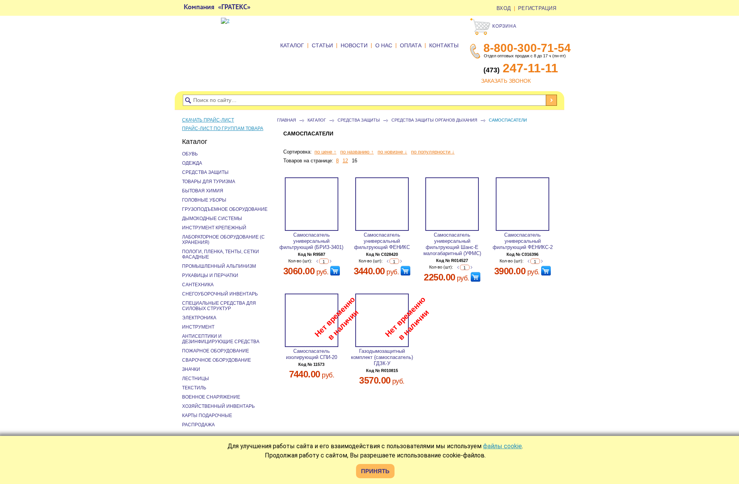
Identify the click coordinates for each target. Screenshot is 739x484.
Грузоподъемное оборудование (225, 209)
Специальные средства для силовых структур (219, 305)
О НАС (383, 45)
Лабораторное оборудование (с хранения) (223, 239)
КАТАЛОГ (292, 45)
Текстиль (194, 388)
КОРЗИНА (504, 26)
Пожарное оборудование (215, 351)
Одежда (192, 163)
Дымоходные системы (212, 218)
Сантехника (198, 284)
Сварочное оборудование (216, 360)
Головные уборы (204, 200)
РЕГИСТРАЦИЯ (537, 8)
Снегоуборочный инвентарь (220, 294)
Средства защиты (359, 120)
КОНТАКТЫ (443, 45)
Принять (375, 471)
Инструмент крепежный (214, 227)
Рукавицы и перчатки (210, 275)
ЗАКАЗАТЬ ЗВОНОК (506, 81)
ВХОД (504, 8)
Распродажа (198, 424)
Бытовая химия (202, 191)
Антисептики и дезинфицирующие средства (220, 339)
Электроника (199, 317)
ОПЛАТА (410, 45)
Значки (191, 369)
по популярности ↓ (433, 152)
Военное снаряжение (211, 397)
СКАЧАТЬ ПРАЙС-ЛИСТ (208, 120)
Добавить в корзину (335, 270)
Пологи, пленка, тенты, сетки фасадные (220, 254)
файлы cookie (502, 446)
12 (345, 161)
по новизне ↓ (392, 152)
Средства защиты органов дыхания (434, 120)
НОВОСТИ (354, 45)
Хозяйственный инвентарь (218, 406)
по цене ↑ (325, 152)
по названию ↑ (357, 152)
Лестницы (195, 378)
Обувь (190, 154)
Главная (286, 120)
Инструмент (198, 327)
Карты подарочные (207, 415)
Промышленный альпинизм (219, 266)
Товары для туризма (208, 181)
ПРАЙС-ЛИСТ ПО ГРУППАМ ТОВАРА (222, 128)
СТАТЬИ (322, 45)
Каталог (317, 120)
